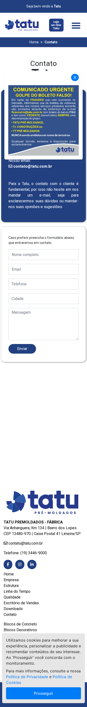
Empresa (11, 580)
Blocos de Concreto (20, 624)
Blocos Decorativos (20, 630)
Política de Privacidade (27, 676)
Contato (10, 614)
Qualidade (12, 597)
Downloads (13, 608)
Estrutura (11, 585)
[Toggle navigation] (76, 25)
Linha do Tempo (17, 591)
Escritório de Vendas (21, 603)
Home (34, 42)
